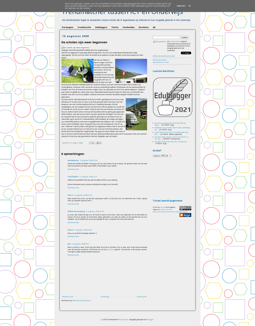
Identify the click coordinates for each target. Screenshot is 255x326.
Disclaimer (144, 27)
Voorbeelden (129, 27)
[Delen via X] (95, 143)
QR (154, 27)
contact (172, 56)
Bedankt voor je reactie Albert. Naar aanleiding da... (172, 129)
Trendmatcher (84, 27)
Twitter (115, 27)
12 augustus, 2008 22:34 (83, 195)
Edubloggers (101, 27)
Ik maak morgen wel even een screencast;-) (171, 141)
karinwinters (73, 160)
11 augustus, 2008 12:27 (88, 177)
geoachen (110, 249)
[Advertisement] (173, 177)
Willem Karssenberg (76, 211)
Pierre (70, 195)
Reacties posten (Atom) (82, 300)
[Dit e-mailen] (90, 143)
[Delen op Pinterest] (100, 143)
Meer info (181, 6)
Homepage (105, 297)
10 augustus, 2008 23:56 (89, 160)
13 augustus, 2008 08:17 (80, 244)
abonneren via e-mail (161, 62)
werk (161, 207)
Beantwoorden (73, 169)
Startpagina (67, 27)
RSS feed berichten (160, 60)
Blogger (150, 319)
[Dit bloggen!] (92, 143)
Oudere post (141, 297)
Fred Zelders (73, 177)
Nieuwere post (67, 297)
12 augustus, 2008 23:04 (83, 230)
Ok (189, 6)
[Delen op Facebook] (97, 143)
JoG (69, 244)
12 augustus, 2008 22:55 (95, 211)
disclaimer (125, 319)
